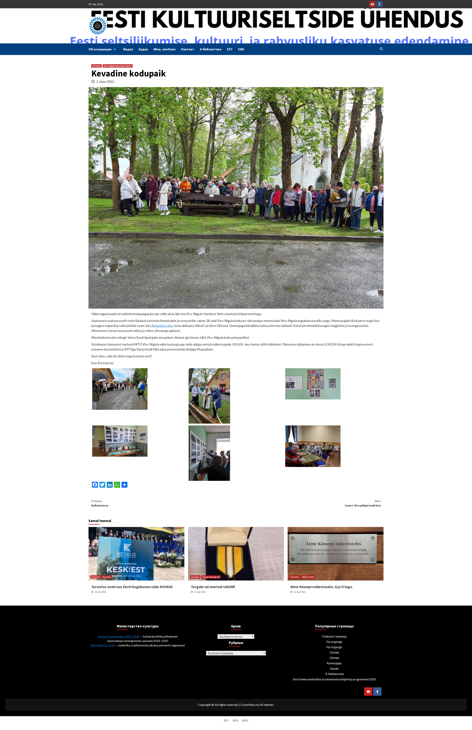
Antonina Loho (162, 326)
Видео (128, 49)
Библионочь (99, 503)
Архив (334, 668)
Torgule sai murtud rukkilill (213, 586)
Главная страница (334, 636)
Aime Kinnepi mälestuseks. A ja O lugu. (321, 586)
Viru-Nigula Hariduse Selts (117, 65)
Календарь (334, 663)
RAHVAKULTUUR (103, 645)
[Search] (381, 48)
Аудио (143, 49)
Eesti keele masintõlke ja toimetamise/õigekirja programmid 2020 (334, 679)
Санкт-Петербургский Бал (363, 503)
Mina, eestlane (165, 49)
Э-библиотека (210, 49)
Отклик (96, 65)
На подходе (334, 641)
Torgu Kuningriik (211, 577)
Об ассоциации (100, 49)
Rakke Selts (308, 577)
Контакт (187, 49)
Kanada (107, 577)
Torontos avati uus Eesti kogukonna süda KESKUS (132, 586)
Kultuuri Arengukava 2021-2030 (118, 636)
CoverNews (248, 704)
